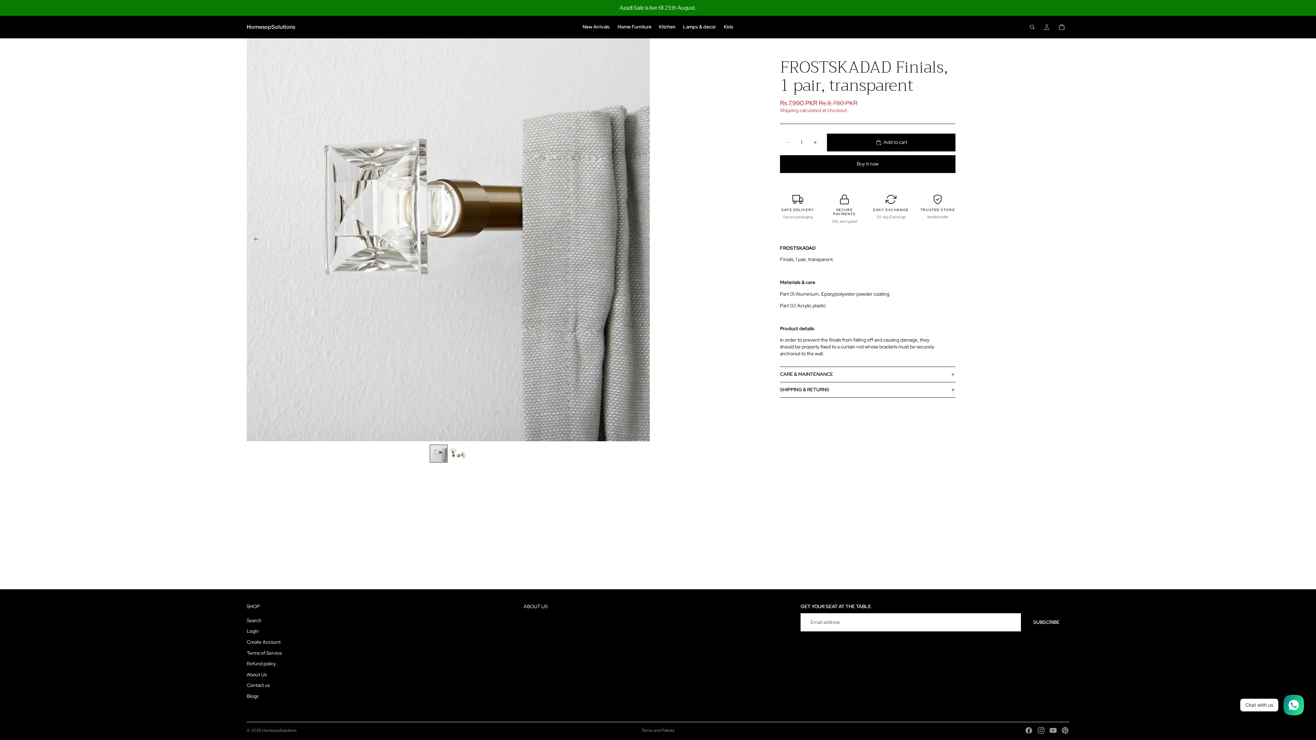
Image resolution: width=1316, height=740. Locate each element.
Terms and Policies (658, 730)
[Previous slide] (254, 239)
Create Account (264, 642)
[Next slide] (642, 239)
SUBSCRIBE (1046, 622)
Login (253, 631)
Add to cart (895, 142)
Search (254, 620)
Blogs (252, 696)
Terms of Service (264, 653)
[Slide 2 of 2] (458, 453)
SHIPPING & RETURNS (804, 389)
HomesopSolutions (279, 730)
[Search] (1032, 27)
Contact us (258, 685)
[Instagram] (1041, 730)
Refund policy (261, 664)
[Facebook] (1029, 730)
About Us (257, 674)
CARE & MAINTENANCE (806, 374)
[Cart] (1061, 27)
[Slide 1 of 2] (438, 453)
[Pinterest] (1065, 730)
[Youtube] (1053, 730)
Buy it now (868, 164)
